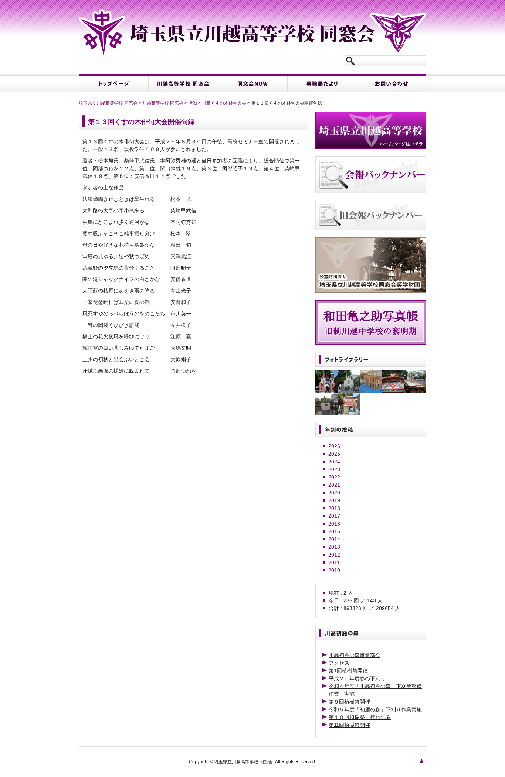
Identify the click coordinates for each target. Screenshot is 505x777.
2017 (334, 516)
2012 (334, 555)
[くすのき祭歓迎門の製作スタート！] (415, 391)
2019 (334, 500)
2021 (334, 485)
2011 (334, 562)
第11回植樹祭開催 (349, 725)
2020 (334, 493)
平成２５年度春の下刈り (357, 678)
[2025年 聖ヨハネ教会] (326, 391)
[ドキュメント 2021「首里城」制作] (393, 391)
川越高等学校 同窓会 (162, 103)
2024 (334, 462)
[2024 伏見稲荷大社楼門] (349, 413)
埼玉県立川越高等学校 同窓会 (108, 103)
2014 (334, 539)
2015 (334, 531)
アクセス (339, 663)
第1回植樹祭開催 (351, 671)
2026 (334, 446)
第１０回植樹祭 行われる (360, 717)
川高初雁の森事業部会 (354, 655)
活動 (192, 103)
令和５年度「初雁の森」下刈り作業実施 (375, 709)
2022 (334, 477)
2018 (334, 508)
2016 (334, 524)
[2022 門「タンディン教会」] (371, 391)
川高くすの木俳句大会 (224, 103)
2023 (334, 469)
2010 (334, 570)
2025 (334, 454)
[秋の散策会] (326, 413)
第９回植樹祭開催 (349, 702)
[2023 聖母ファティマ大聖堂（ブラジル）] (349, 391)
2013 (334, 547)
